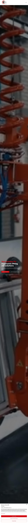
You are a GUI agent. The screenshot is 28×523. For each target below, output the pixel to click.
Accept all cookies (14, 516)
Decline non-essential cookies (14, 518)
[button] (26, 2)
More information (3, 513)
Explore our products (5, 271)
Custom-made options (14, 271)
